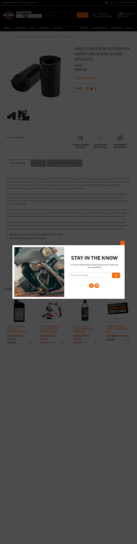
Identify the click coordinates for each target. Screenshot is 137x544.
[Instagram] (96, 285)
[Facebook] (91, 285)
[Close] (122, 243)
